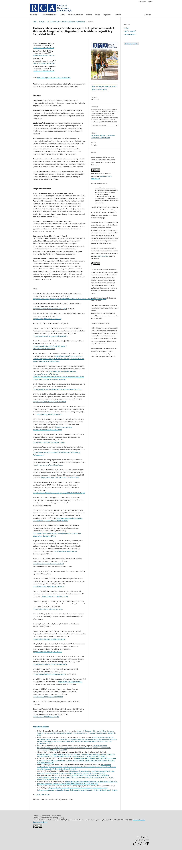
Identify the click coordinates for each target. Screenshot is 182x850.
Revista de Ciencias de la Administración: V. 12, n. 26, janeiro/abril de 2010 (80, 756)
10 (45, 794)
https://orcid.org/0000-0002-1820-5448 (43, 71)
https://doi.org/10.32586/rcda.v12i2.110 (47, 319)
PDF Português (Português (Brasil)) (105, 86)
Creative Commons (102, 256)
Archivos (41, 22)
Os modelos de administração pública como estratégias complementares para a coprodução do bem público (73, 776)
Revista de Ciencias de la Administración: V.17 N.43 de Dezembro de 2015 (79, 773)
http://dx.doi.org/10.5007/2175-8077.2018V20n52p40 (60, 478)
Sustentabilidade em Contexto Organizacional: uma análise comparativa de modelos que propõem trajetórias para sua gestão (76, 759)
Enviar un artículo (131, 44)
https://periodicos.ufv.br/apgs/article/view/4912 (50, 336)
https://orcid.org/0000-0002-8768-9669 (43, 63)
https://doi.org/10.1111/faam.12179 (49, 414)
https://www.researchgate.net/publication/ (48, 564)
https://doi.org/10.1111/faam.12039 (55, 596)
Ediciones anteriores (75, 15)
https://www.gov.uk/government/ (70, 682)
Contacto (118, 15)
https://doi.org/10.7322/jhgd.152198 (46, 717)
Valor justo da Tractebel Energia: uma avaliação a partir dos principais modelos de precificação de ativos (74, 766)
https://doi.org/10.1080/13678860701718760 (49, 442)
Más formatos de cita (99, 125)
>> (49, 794)
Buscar (148, 15)
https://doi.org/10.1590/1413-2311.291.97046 (49, 639)
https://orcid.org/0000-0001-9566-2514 (43, 55)
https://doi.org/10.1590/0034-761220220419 (48, 586)
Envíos (97, 15)
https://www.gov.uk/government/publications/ (49, 674)
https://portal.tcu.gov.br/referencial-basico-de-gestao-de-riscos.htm (57, 389)
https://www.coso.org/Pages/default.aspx (48, 465)
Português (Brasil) (130, 34)
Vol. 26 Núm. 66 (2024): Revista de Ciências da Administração (66, 22)
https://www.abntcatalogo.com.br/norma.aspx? (50, 309)
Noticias (89, 15)
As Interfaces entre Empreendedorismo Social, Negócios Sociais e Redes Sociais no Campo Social (72, 747)
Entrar (150, 2)
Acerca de (33, 15)
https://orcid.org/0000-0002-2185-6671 (43, 48)
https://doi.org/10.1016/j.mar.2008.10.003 (48, 697)
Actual (63, 15)
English (126, 28)
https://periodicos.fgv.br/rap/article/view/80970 (50, 664)
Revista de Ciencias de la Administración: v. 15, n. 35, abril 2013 (75, 784)
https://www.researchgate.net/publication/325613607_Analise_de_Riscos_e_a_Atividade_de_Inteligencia (69, 299)
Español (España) (130, 31)
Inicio (34, 22)
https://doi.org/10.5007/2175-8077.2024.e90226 (53, 78)
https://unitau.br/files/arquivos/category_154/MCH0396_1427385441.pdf (59, 493)
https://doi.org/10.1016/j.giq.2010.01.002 (47, 609)
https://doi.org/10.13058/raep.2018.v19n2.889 (49, 402)
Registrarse (107, 15)
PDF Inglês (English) (100, 89)
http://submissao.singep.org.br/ (65, 551)
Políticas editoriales (49, 15)
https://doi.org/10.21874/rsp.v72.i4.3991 (47, 652)
